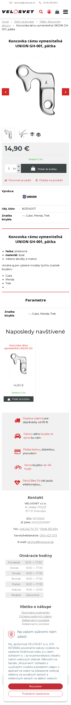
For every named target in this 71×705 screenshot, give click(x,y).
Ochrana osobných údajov (35, 616)
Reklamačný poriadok (35, 620)
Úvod (5, 21)
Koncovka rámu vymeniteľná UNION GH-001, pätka (18, 348)
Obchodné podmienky (35, 612)
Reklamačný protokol (35, 624)
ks (14, 168)
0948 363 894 (50, 2)
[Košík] (57, 11)
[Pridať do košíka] (18, 399)
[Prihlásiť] (49, 11)
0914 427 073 (48, 535)
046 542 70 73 (29, 529)
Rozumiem (35, 686)
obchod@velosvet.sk (24, 2)
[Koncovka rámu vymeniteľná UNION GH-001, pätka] (35, 89)
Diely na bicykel (24, 21)
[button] (41, 11)
